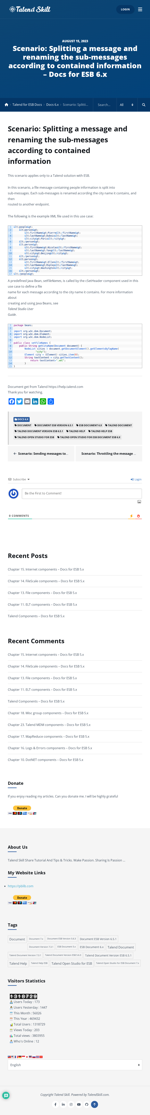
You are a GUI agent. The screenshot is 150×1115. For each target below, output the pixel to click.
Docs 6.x (52, 104)
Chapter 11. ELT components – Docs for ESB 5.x (42, 604)
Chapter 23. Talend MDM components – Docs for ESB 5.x (49, 725)
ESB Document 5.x (66, 946)
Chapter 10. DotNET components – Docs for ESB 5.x (45, 760)
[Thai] (37, 1056)
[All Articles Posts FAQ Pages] (121, 105)
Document (24, 425)
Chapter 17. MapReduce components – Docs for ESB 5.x (48, 736)
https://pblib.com (20, 886)
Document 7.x (36, 938)
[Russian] (34, 1056)
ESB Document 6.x (90, 425)
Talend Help (77, 431)
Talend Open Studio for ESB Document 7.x (117, 963)
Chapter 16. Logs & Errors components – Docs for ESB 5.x (50, 748)
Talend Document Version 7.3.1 (25, 955)
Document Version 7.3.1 (41, 946)
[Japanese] (27, 1056)
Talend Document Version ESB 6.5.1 (40, 431)
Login (125, 9)
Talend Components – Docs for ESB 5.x (36, 616)
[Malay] (30, 1056)
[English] (13, 1056)
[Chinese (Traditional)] (9, 1056)
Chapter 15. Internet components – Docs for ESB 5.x (46, 569)
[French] (16, 1056)
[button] (140, 9)
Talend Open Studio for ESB (35, 437)
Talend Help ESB (101, 431)
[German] (20, 1056)
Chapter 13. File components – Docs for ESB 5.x (42, 593)
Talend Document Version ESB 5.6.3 (63, 955)
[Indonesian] (23, 1056)
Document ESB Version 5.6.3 (61, 938)
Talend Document (120, 425)
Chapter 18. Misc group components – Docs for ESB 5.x (48, 713)
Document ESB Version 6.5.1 (55, 425)
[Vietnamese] (41, 1056)
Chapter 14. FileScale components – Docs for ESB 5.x (46, 581)
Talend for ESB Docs (27, 104)
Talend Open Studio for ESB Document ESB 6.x (90, 437)
